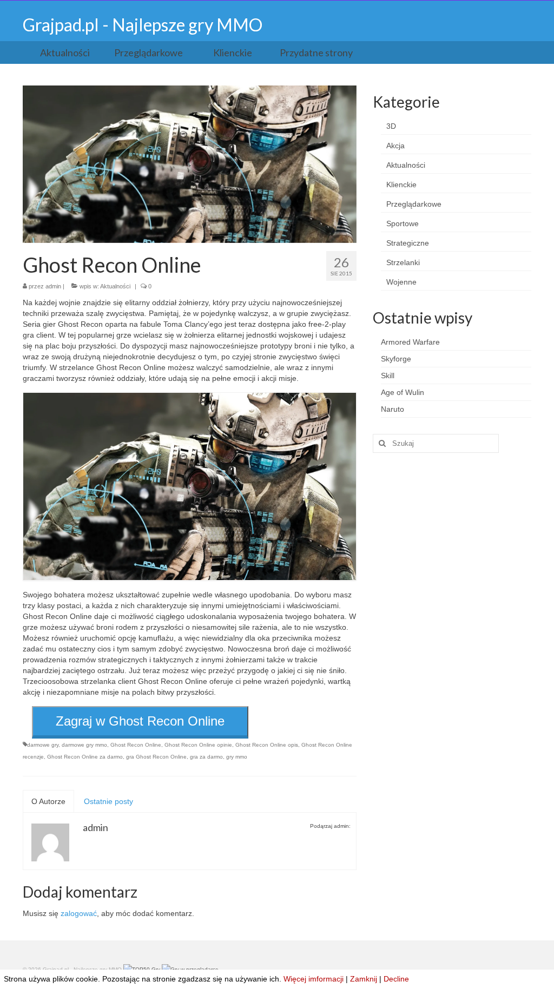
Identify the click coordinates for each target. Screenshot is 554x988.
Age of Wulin (402, 392)
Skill (387, 375)
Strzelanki (403, 262)
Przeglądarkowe (413, 204)
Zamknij (363, 978)
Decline (396, 978)
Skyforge (396, 358)
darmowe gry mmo (84, 745)
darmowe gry (42, 745)
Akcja (395, 145)
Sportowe (402, 223)
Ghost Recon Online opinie (198, 745)
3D (391, 126)
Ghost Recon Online (135, 745)
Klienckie (401, 184)
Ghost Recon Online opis (266, 745)
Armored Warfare (410, 342)
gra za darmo (206, 757)
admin (53, 286)
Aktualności (115, 286)
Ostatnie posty (108, 801)
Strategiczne (407, 243)
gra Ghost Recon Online (156, 757)
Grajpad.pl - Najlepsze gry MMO (142, 24)
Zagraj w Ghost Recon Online (140, 721)
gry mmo (236, 757)
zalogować (79, 913)
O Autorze (48, 801)
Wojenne (401, 282)
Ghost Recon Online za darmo (85, 757)
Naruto (392, 409)
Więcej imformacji (313, 978)
